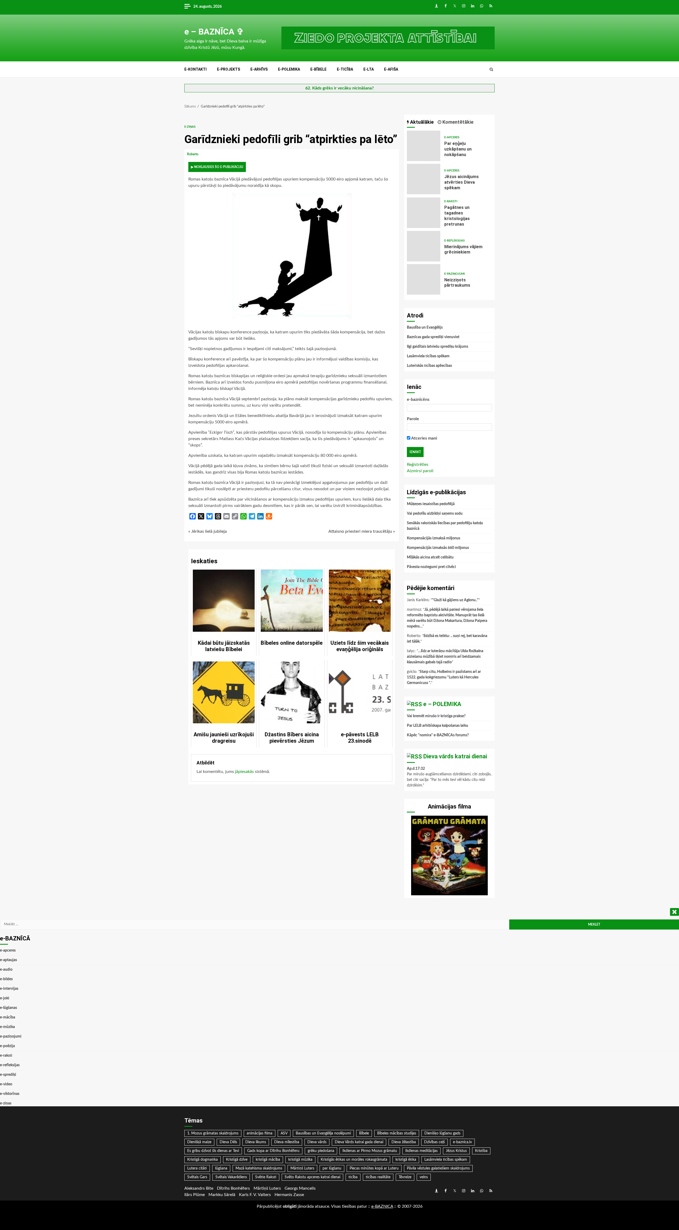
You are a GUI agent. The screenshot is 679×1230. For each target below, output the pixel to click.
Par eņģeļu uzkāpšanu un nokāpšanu (423, 146)
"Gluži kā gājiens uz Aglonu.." (455, 600)
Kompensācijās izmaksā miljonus (433, 538)
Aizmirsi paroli (420, 471)
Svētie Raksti (265, 1177)
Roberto (193, 154)
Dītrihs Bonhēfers (233, 1188)
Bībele (364, 1133)
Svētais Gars (197, 1177)
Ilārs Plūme (194, 1195)
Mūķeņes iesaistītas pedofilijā (431, 504)
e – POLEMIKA (442, 704)
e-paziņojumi (454, 273)
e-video (6, 1084)
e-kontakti (195, 69)
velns (424, 1177)
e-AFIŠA (391, 69)
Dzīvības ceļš (434, 1142)
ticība (353, 1177)
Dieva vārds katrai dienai (455, 756)
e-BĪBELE (318, 69)
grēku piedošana (321, 1151)
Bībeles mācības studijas (396, 1133)
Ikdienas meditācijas (421, 1151)
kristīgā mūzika (300, 1160)
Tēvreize (405, 1177)
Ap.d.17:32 (416, 769)
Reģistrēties (417, 464)
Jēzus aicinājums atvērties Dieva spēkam (423, 179)
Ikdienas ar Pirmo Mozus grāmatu (369, 1151)
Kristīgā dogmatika (202, 1160)
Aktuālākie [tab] (421, 122)
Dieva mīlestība (286, 1142)
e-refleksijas (454, 240)
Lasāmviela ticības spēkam (428, 356)
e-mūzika (7, 1027)
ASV (284, 1133)
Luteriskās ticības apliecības (429, 366)
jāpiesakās (244, 771)
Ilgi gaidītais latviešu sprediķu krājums (437, 347)
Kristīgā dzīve (236, 1160)
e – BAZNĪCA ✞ (214, 32)
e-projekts (228, 69)
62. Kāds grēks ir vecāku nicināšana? (339, 88)
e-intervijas (9, 989)
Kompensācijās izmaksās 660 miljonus (438, 548)
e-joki (4, 998)
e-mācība (7, 1017)
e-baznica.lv (462, 1142)
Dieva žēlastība (403, 1142)
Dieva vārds (317, 1142)
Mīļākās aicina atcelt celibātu (430, 557)
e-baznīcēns (418, 399)
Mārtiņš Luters (302, 1168)
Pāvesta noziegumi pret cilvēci (431, 567)
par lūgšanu (332, 1168)
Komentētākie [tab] (457, 122)
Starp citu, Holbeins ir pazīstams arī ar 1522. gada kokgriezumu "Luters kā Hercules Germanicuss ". (444, 677)
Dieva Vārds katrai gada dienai (359, 1142)
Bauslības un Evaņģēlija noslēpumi (323, 1133)
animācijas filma (259, 1133)
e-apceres (451, 137)
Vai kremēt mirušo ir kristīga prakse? (436, 716)
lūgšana (221, 1168)
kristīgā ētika (405, 1160)
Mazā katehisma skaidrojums (259, 1168)
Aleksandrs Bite (198, 1188)
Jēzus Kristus (456, 1151)
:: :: (382, 1206)
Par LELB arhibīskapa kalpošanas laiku (437, 726)
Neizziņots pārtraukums (423, 279)
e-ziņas (189, 126)
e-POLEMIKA (289, 69)
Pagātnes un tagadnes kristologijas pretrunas (423, 212)
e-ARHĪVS (259, 69)
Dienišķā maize (199, 1142)
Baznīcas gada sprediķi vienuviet (433, 337)
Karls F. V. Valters (255, 1195)
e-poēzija (7, 1046)
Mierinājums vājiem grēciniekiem (423, 246)
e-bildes (6, 979)
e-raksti (450, 201)
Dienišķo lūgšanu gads (442, 1133)
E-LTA (368, 69)
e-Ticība (345, 69)
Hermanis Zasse (289, 1195)
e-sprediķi (8, 1075)
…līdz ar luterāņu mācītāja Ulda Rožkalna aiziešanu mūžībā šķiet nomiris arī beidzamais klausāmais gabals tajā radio (445, 656)
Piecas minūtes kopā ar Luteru (374, 1168)
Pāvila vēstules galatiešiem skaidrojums (438, 1168)
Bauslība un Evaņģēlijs (425, 327)
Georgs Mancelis (300, 1188)
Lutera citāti (197, 1168)
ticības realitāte (378, 1177)
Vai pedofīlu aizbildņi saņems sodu (435, 513)
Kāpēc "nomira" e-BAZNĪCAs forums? (438, 735)
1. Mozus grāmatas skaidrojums (212, 1133)
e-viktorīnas (9, 1094)
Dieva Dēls (228, 1142)
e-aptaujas (8, 960)
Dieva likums (255, 1142)
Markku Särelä (221, 1195)
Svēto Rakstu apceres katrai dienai (312, 1177)
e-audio (6, 969)
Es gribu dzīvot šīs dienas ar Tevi (213, 1151)
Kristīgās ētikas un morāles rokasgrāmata (354, 1160)
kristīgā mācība (268, 1160)
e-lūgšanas (8, 1008)
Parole (413, 419)
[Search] (491, 69)
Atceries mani (423, 438)
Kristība (481, 1151)
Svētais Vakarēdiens (231, 1177)
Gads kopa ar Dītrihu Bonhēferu (273, 1151)
